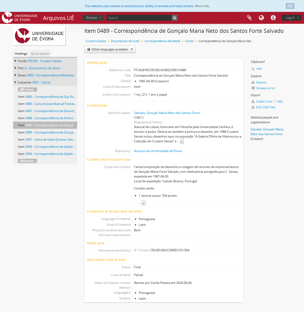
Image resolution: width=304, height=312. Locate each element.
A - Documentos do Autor (43, 68)
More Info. (202, 6)
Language (261, 18)
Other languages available (109, 49)
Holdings (21, 53)
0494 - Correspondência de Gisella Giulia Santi (57, 154)
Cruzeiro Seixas (96, 41)
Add (258, 69)
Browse (91, 17)
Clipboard (249, 18)
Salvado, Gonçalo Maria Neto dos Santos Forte (167, 113)
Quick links (273, 18)
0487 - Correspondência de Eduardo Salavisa (56, 111)
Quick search (40, 53)
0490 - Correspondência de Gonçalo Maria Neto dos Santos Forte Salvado (76, 132)
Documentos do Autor (125, 41)
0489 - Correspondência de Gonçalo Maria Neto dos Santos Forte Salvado (76, 125)
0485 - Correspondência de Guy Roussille (53, 96)
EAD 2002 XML (266, 107)
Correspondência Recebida (162, 41)
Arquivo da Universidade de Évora (158, 151)
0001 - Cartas (41, 82)
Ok (290, 6)
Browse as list (265, 88)
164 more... (27, 161)
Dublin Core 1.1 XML (269, 101)
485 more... (27, 89)
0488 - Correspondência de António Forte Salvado (60, 118)
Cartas (189, 41)
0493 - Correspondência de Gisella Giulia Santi (57, 146)
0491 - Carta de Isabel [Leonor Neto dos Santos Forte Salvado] (69, 139)
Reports (261, 82)
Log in (290, 17)
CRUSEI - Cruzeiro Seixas (45, 61)
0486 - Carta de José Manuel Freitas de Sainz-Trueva (61, 104)
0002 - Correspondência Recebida (50, 75)
